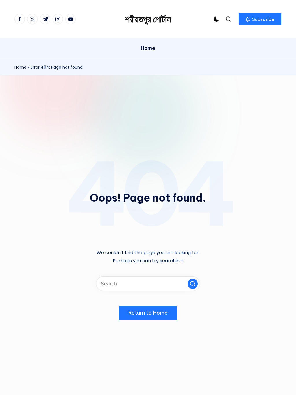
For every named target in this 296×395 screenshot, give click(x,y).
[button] (260, 19)
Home (20, 67)
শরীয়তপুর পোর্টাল (148, 19)
